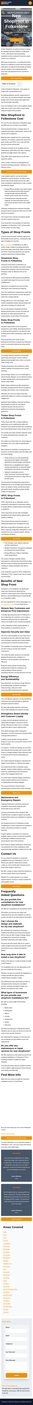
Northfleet (6, 1301)
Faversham (6, 1255)
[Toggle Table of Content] (18, 84)
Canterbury (6, 1243)
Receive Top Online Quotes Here (16, 1138)
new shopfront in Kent (8, 604)
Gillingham (6, 1275)
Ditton (5, 1280)
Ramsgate (6, 1252)
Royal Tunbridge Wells (10, 1289)
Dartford (5, 1309)
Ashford (5, 1240)
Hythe (3, 1133)
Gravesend (6, 1298)
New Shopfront (7, 245)
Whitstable (6, 1249)
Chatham (6, 1283)
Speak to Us (16, 793)
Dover (7, 1133)
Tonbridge (6, 1292)
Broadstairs (6, 1258)
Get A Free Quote (16, 1219)
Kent (4, 1269)
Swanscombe (7, 1306)
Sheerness (6, 1266)
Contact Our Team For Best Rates (17, 171)
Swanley (6, 1312)
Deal (4, 1238)
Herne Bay (6, 1246)
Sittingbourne (7, 1263)
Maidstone (6, 1272)
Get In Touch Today (16, 78)
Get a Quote (15, 40)
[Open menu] (30, 3)
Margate (5, 1260)
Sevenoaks (6, 1303)
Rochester (6, 1286)
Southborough (7, 1295)
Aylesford (6, 1278)
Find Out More (16, 351)
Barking (12, 1133)
